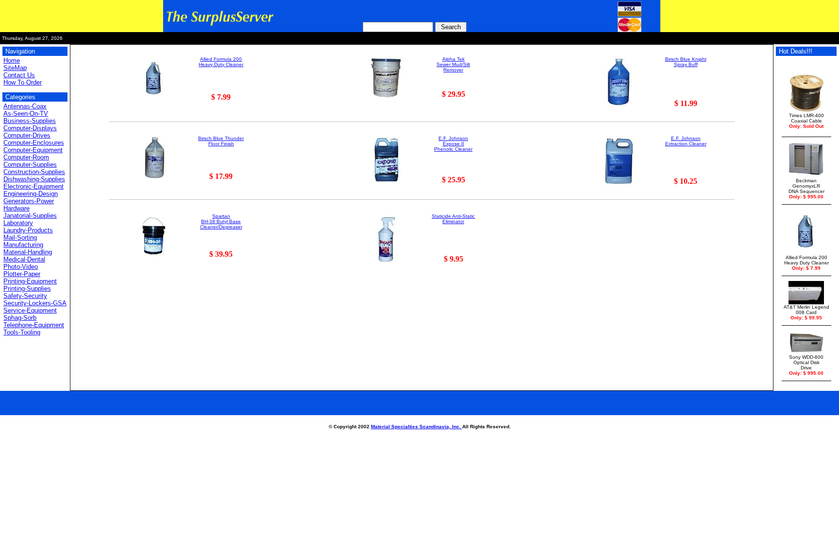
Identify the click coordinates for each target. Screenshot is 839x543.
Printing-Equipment (30, 281)
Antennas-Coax (25, 106)
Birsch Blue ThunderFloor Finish (221, 141)
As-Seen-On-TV (25, 113)
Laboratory (18, 223)
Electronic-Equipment (33, 186)
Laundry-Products (28, 230)
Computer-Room (26, 157)
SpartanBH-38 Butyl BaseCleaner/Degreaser (221, 221)
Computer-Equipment (33, 150)
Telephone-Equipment (33, 325)
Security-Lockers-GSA (35, 303)
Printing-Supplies (27, 288)
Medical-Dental (24, 259)
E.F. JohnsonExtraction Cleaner (685, 141)
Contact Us (19, 75)
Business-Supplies (29, 120)
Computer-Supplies (30, 164)
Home (11, 60)
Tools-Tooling (21, 332)
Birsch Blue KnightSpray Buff (685, 61)
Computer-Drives (26, 135)
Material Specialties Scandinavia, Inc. (416, 426)
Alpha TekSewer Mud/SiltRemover (453, 64)
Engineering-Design (30, 193)
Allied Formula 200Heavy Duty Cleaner (221, 61)
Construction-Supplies (34, 171)
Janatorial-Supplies (30, 215)
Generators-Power (28, 201)
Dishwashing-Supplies (34, 179)
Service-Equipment (30, 310)
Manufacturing (23, 244)
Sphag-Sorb (19, 317)
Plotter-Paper (21, 274)
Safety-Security (25, 295)
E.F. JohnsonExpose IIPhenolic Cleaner (453, 144)
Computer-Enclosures (33, 142)
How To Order (22, 82)
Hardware (16, 208)
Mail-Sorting (20, 237)
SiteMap (15, 67)
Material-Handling (27, 252)
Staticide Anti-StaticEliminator (453, 218)
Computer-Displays (30, 128)
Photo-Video (20, 266)
